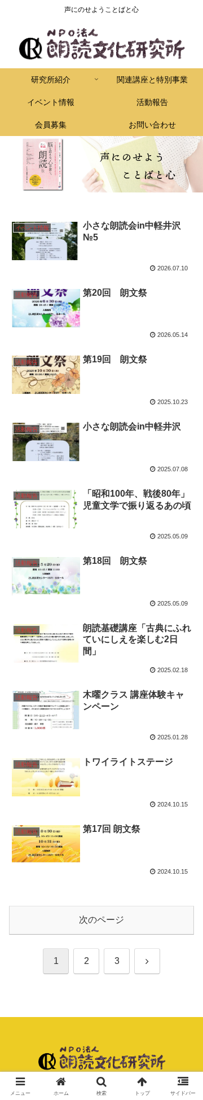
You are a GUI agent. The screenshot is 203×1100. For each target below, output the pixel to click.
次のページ (101, 919)
